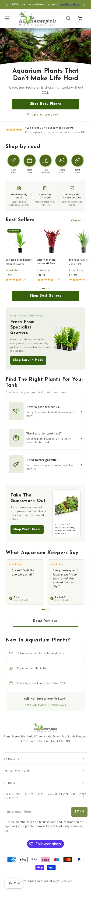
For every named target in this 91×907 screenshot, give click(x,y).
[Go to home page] (37, 18)
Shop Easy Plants (45, 104)
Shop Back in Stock (28, 360)
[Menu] (7, 18)
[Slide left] (7, 4)
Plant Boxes (58, 705)
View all (78, 220)
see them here (69, 4)
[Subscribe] (79, 812)
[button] (68, 18)
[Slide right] (84, 4)
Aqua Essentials (38, 881)
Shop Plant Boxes (27, 529)
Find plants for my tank (45, 114)
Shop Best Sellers (45, 296)
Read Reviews (45, 621)
